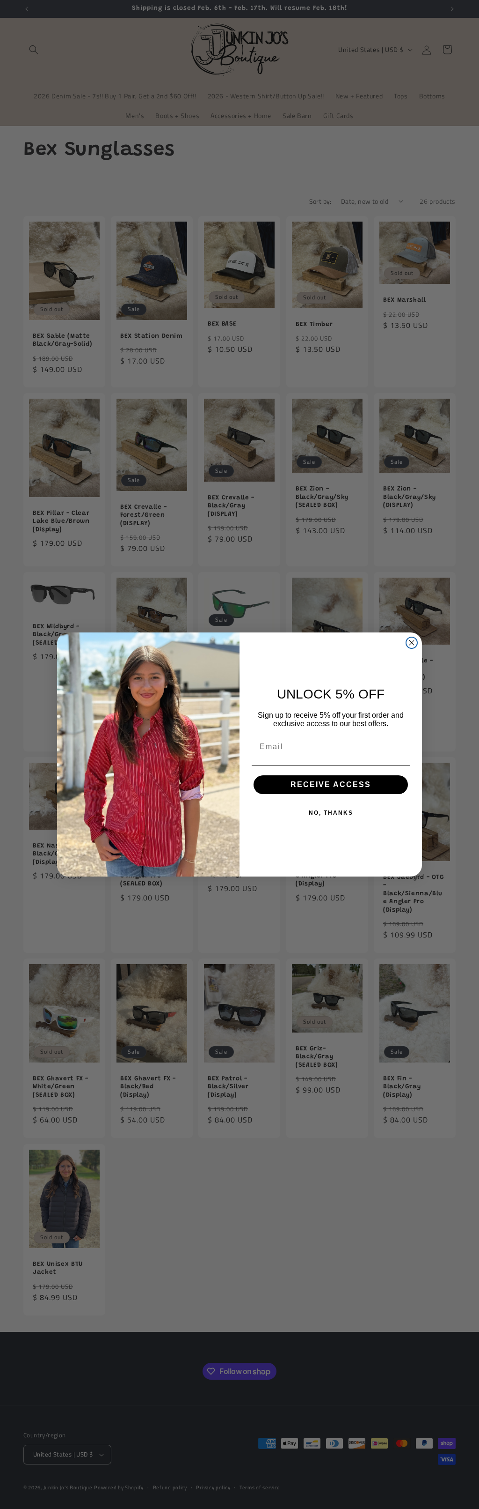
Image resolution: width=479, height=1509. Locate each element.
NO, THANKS (331, 813)
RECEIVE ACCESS (330, 784)
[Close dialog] (411, 642)
